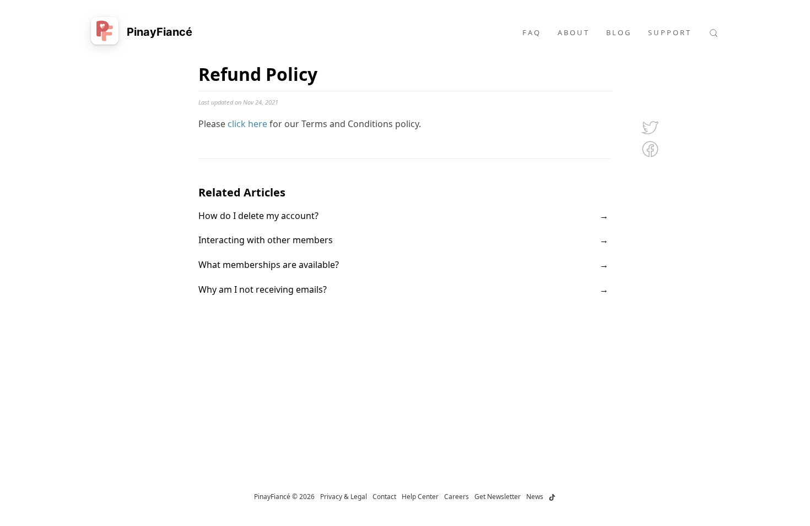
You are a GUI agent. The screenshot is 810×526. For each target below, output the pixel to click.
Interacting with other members (265, 240)
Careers (456, 496)
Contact (384, 496)
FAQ (531, 32)
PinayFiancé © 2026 (284, 496)
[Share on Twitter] (650, 126)
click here (247, 124)
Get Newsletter (497, 496)
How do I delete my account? (258, 216)
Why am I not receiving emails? (262, 289)
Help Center (420, 496)
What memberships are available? (268, 265)
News (534, 496)
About (574, 32)
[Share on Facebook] (650, 148)
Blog (618, 32)
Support (670, 32)
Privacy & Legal (343, 496)
